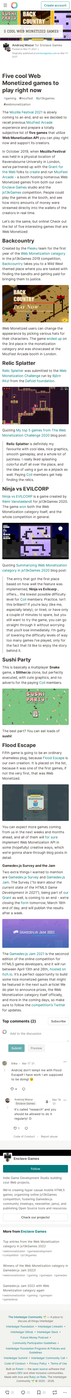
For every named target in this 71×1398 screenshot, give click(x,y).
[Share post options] (65, 1392)
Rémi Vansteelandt (17, 501)
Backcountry (12, 264)
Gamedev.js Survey (23, 877)
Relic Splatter (12, 371)
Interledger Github (22, 1332)
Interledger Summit (15, 1358)
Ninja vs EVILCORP (17, 496)
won (22, 507)
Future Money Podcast (34, 1337)
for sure (51, 837)
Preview (36, 1048)
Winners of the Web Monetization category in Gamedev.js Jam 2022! (35, 1270)
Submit (16, 1048)
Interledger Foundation (20, 1326)
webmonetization (17, 104)
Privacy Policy (38, 1363)
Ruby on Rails (37, 1376)
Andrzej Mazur (23, 45)
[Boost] (55, 1392)
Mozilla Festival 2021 (25, 112)
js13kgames (45, 98)
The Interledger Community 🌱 (27, 1317)
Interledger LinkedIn (50, 1326)
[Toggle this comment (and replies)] (5, 1070)
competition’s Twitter (48, 1005)
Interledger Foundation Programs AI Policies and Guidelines (35, 1350)
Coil (29, 475)
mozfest (26, 98)
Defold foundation (39, 381)
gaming (10, 98)
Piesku (32, 248)
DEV (20, 1372)
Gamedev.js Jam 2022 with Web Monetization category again (27, 1292)
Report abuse (49, 1136)
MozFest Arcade (39, 122)
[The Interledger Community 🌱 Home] (14, 5)
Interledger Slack (47, 1332)
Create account (55, 5)
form (25, 903)
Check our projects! (35, 1217)
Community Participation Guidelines (34, 1343)
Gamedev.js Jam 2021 (26, 954)
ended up (54, 339)
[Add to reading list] (41, 1392)
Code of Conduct (24, 1136)
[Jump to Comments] (25, 1392)
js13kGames (11, 192)
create (35, 172)
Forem (19, 1369)
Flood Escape (53, 758)
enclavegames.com (46, 53)
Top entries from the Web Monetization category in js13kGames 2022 (30, 1248)
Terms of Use (59, 1363)
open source (40, 1369)
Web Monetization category (43, 253)
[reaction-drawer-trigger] (9, 1392)
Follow (35, 1169)
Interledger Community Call (48, 1358)
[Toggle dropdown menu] (65, 1062)
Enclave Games (51, 45)
